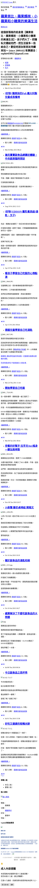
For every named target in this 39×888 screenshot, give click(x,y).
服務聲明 (22, 860)
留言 (18, 138)
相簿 (6, 63)
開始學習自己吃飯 (15, 388)
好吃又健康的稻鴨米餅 (17, 723)
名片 (6, 68)
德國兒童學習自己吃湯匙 (18, 330)
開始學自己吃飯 (19, 349)
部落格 (7, 65)
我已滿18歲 (5, 884)
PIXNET (9, 857)
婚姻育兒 (18, 58)
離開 (12, 884)
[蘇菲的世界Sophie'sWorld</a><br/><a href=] (1, 827)
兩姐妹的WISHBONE (15, 123)
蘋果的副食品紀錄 (20, 143)
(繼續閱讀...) (5, 134)
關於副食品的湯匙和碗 (17, 560)
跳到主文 (4, 27)
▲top (3, 146)
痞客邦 (14, 138)
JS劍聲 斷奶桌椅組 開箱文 (19, 507)
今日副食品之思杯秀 (16, 672)
